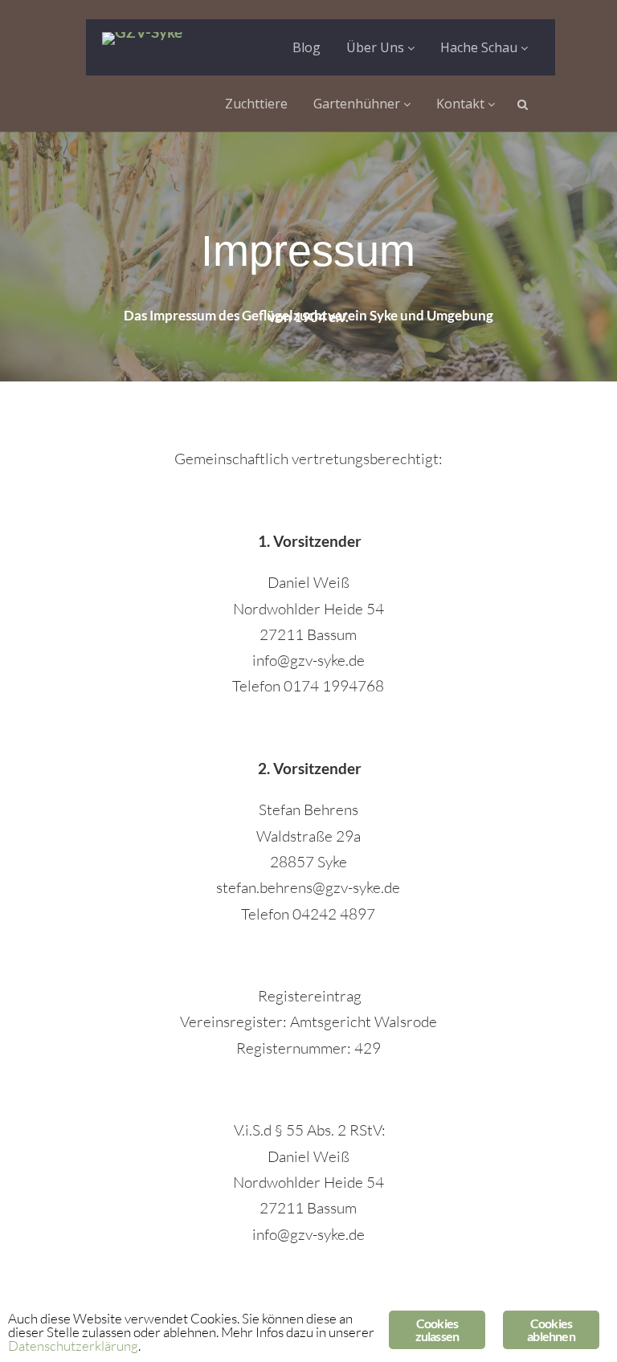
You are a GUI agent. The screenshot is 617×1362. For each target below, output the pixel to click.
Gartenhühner (358, 103)
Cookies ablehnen (551, 1329)
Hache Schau (480, 47)
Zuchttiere (256, 103)
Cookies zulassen (437, 1329)
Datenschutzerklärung (73, 1345)
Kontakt (462, 103)
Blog (306, 47)
